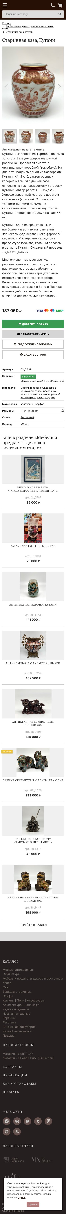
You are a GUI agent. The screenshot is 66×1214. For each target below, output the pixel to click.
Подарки (9, 1035)
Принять (33, 1204)
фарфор (39, 404)
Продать (11, 1092)
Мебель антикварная (18, 969)
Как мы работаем (19, 1083)
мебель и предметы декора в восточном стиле (38, 389)
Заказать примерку (34, 334)
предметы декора (39, 394)
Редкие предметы (16, 1009)
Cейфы (8, 996)
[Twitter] (27, 1121)
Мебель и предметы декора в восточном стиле (33, 981)
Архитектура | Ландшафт (21, 1005)
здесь (21, 1197)
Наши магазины (18, 1045)
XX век (25, 424)
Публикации (15, 1075)
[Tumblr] (38, 1121)
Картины (9, 1018)
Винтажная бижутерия (19, 1027)
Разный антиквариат (18, 1031)
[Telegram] (6, 1121)
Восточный (27, 417)
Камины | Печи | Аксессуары (24, 1000)
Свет (6, 987)
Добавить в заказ (34, 324)
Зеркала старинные (17, 991)
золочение (27, 404)
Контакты (12, 1066)
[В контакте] (17, 1121)
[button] (59, 86)
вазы (40, 397)
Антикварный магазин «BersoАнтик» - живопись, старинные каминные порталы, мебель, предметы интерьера (25, 5)
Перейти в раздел (33, 925)
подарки (50, 397)
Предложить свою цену (34, 344)
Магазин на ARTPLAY (18, 1053)
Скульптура (11, 974)
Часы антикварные (16, 1013)
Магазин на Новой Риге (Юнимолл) (42, 381)
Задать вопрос (34, 354)
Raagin (20, 1210)
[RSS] (17, 1131)
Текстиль (9, 1022)
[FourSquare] (48, 1121)
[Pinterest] (6, 1131)
